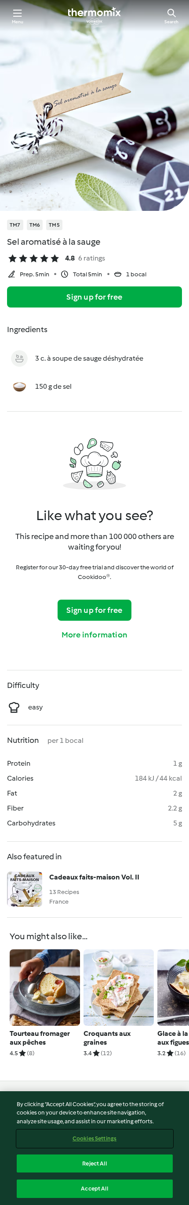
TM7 (15, 225)
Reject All (94, 1163)
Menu (18, 22)
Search (171, 22)
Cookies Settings (94, 1138)
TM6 (34, 225)
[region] (94, 1148)
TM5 (54, 225)
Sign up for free (94, 297)
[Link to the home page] (94, 16)
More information (94, 635)
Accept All (94, 1188)
